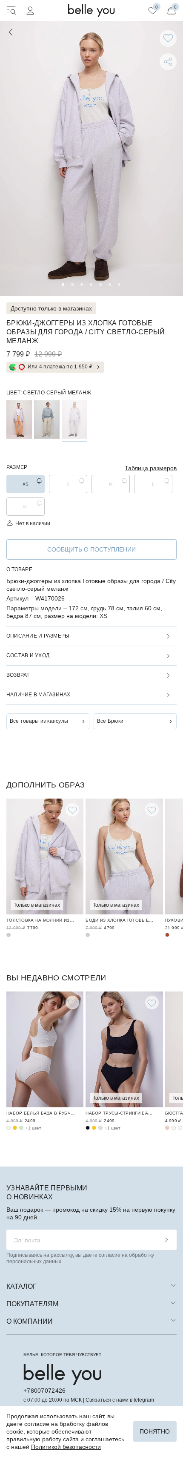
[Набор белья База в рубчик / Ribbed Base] (44, 1049)
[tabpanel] (91, 158)
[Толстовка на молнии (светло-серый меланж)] (8, 935)
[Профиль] (30, 11)
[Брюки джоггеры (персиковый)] (19, 419)
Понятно (155, 1431)
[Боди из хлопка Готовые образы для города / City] (124, 856)
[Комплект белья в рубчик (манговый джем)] (15, 1128)
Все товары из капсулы (39, 721)
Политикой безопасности (66, 1446)
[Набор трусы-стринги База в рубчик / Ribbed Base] (124, 1049)
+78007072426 (44, 1390)
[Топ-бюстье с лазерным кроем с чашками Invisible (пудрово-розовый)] (167, 1128)
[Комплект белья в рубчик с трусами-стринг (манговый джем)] (94, 1128)
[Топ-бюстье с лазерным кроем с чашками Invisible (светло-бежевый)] (180, 1128)
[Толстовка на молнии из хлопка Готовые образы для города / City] (44, 856)
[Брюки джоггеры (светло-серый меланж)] (74, 419)
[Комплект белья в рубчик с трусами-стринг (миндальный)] (100, 1128)
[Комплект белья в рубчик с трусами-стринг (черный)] (88, 1128)
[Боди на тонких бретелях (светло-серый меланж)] (88, 935)
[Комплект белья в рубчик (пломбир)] (8, 1128)
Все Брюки (110, 721)
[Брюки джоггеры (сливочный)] (47, 419)
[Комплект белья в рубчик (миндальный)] (21, 1128)
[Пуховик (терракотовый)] (167, 935)
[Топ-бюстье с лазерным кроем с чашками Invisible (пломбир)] (174, 1128)
